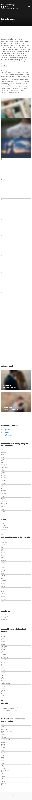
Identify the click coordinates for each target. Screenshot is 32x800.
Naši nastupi (5, 527)
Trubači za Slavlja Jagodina (8, 6)
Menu (29, 6)
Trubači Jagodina (6, 434)
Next (4, 34)
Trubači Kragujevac (7, 435)
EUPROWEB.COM (19, 795)
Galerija (4, 529)
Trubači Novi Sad (6, 431)
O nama (4, 525)
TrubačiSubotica (6, 432)
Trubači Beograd (6, 429)
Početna (4, 523)
